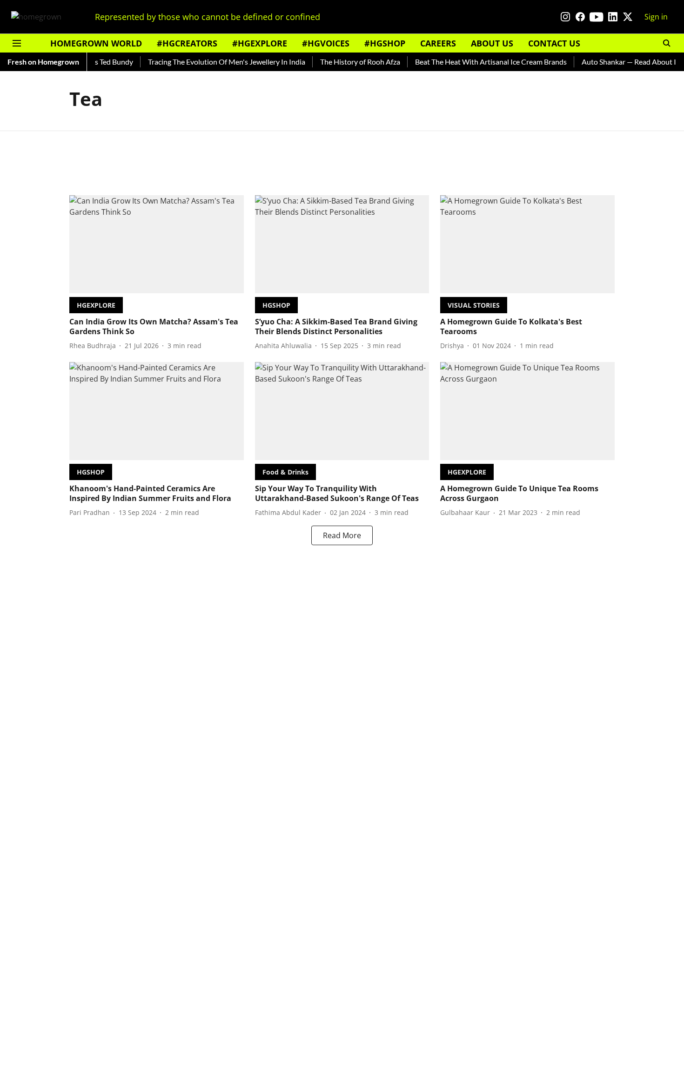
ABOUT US (492, 43)
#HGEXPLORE (259, 43)
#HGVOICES (325, 43)
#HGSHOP (384, 43)
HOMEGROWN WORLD (96, 43)
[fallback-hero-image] (156, 244)
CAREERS (438, 43)
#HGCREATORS (187, 43)
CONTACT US (554, 43)
